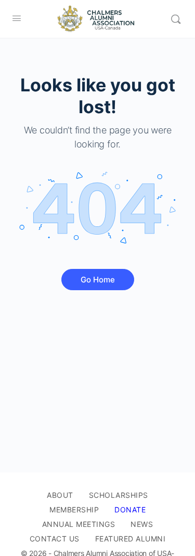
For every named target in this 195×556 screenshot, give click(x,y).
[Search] (176, 19)
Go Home (98, 279)
